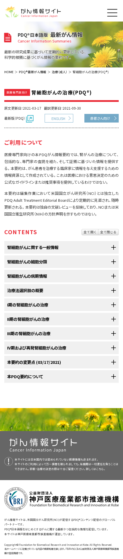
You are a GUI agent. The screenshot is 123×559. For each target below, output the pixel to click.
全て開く (90, 232)
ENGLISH (58, 118)
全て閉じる (108, 232)
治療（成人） (59, 71)
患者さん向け (100, 118)
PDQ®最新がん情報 (32, 71)
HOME (8, 71)
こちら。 (101, 469)
